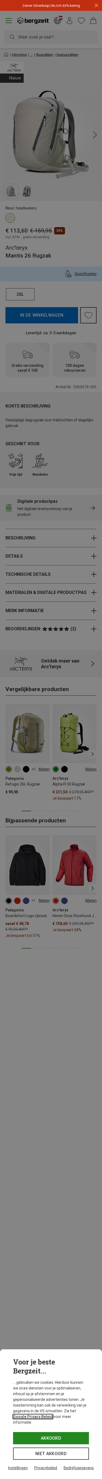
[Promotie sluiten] (96, 5)
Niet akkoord (51, 1453)
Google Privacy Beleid (33, 1416)
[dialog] (51, 1414)
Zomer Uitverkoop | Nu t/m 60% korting (51, 6)
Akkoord (51, 1438)
